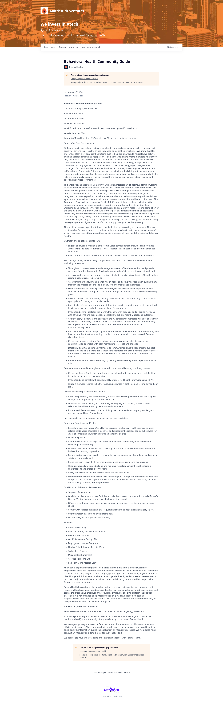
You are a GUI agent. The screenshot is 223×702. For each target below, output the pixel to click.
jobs (49, 47)
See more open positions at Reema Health (111, 672)
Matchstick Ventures (67, 10)
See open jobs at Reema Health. (84, 78)
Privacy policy (106, 696)
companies (68, 47)
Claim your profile (95, 35)
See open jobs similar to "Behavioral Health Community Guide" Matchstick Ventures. (107, 82)
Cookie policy (117, 696)
